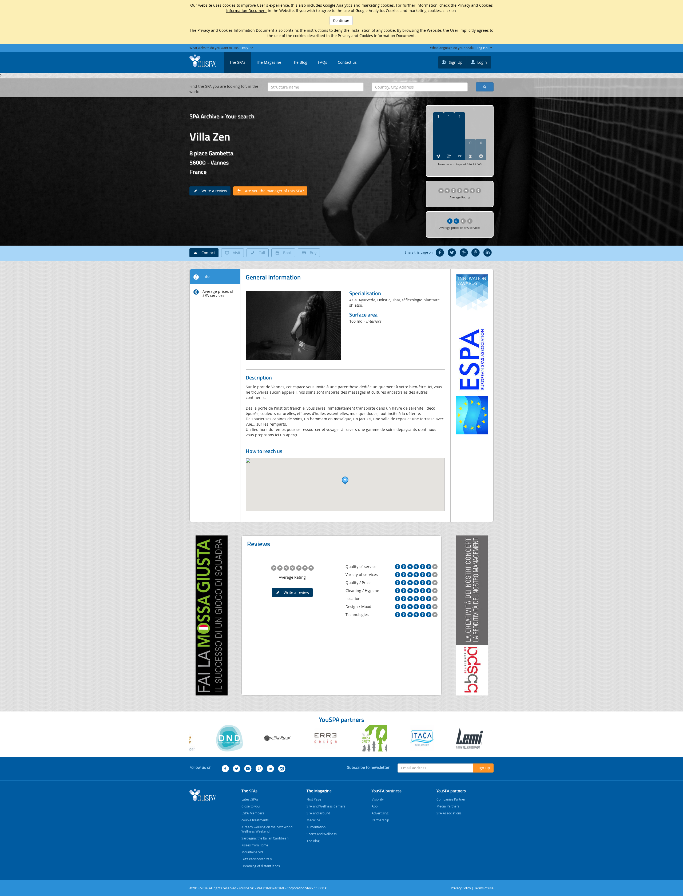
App (375, 806)
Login (481, 62)
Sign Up (455, 62)
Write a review (212, 190)
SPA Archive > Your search (221, 116)
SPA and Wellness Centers (326, 806)
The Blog (299, 62)
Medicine (313, 820)
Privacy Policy (461, 888)
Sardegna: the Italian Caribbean (264, 838)
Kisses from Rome (254, 845)
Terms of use (484, 888)
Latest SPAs (250, 799)
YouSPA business (387, 790)
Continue (341, 20)
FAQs (322, 62)
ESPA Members (252, 813)
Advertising (380, 813)
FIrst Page (314, 799)
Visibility (378, 799)
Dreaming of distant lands (260, 866)
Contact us (347, 62)
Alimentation (316, 827)
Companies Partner (450, 799)
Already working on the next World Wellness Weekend (266, 829)
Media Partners (447, 806)
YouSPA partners (451, 790)
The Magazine (268, 62)
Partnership (380, 820)
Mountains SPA (252, 852)
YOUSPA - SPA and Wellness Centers (202, 60)
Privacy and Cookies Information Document (235, 30)
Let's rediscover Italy (256, 859)
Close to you (250, 806)
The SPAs (237, 62)
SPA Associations (449, 813)
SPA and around (318, 813)
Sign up (483, 767)
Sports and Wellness (322, 834)
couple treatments (255, 820)
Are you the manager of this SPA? (273, 190)
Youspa (202, 795)
